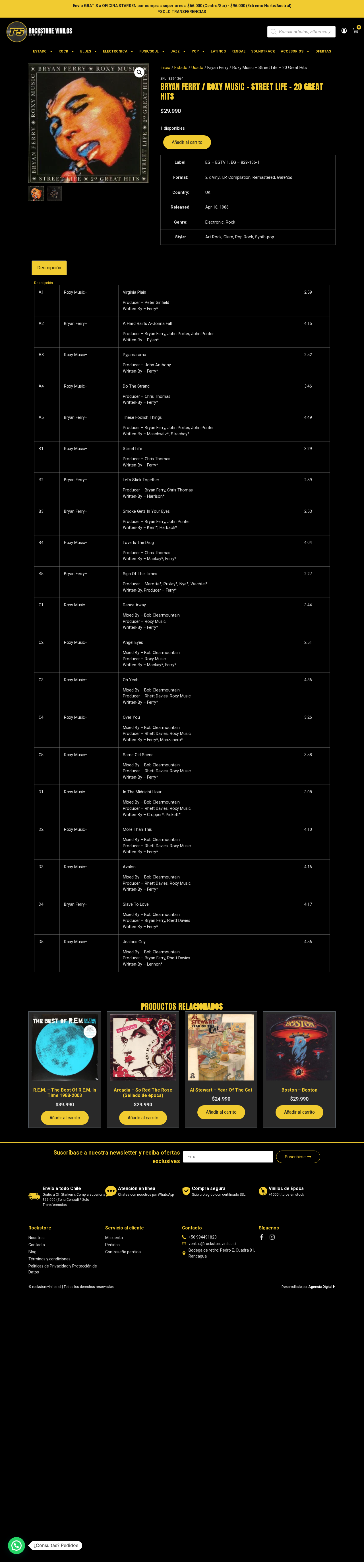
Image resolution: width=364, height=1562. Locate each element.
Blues (85, 51)
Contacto (36, 1245)
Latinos (218, 51)
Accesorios (292, 51)
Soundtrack (263, 51)
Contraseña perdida (123, 1252)
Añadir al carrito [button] (64, 1117)
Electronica (115, 51)
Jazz (175, 51)
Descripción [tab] (49, 267)
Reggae (238, 51)
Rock (63, 51)
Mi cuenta (114, 1237)
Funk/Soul (149, 51)
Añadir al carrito (187, 142)
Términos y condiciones (49, 1259)
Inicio (165, 67)
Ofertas (323, 51)
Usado (197, 67)
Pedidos (112, 1245)
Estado (40, 51)
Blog (32, 1252)
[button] (139, 72)
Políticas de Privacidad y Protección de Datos (62, 1269)
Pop (195, 51)
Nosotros (36, 1237)
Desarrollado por (309, 1287)
